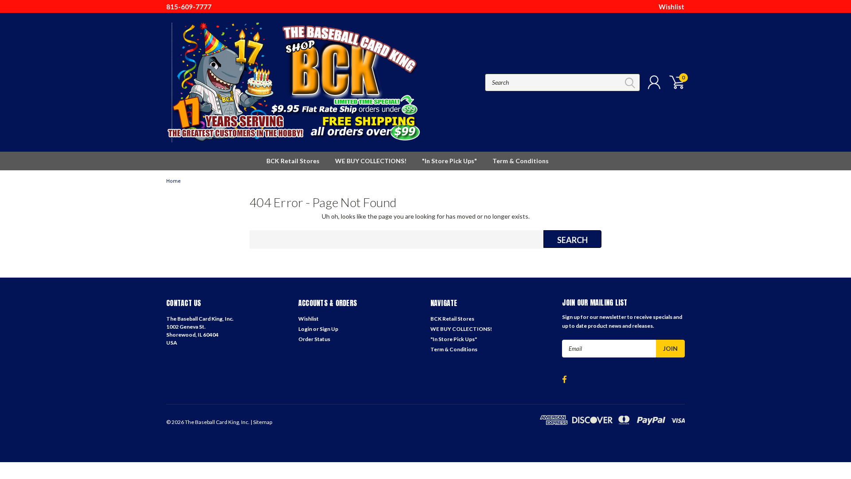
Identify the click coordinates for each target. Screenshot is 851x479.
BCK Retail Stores (293, 161)
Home (173, 181)
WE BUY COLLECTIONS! (370, 161)
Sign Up (329, 329)
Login (305, 329)
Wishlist (671, 7)
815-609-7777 (188, 7)
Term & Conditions (520, 161)
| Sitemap (261, 422)
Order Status (314, 339)
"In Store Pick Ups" (449, 161)
